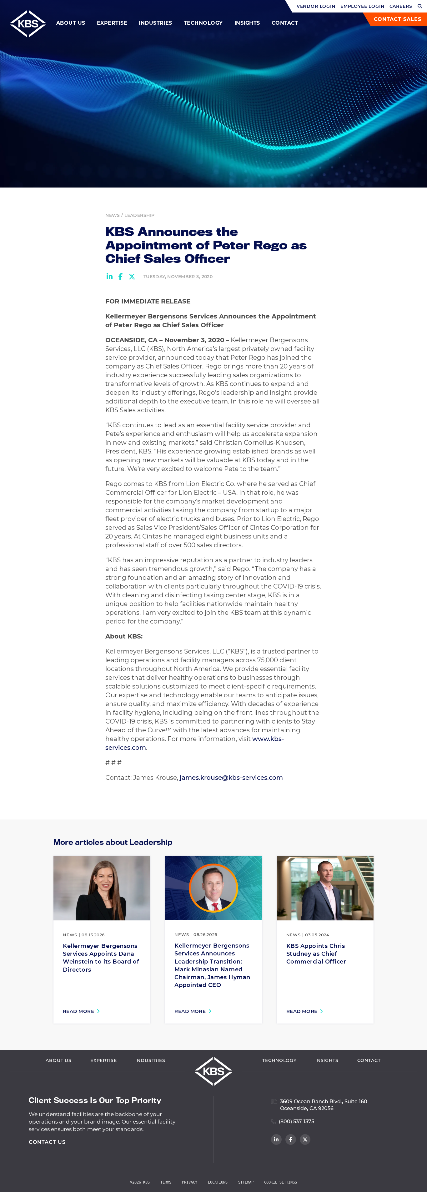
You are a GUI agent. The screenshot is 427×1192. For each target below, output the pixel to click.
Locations (218, 1182)
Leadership (139, 215)
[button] (420, 6)
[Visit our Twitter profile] (305, 1139)
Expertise (112, 23)
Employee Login (362, 6)
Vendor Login (316, 6)
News (112, 215)
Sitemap (246, 1182)
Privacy (189, 1182)
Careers (400, 6)
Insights (247, 23)
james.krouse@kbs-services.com (231, 777)
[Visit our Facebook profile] (290, 1139)
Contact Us (47, 1142)
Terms (165, 1182)
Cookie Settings (280, 1182)
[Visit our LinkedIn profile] (276, 1139)
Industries (155, 23)
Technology (203, 23)
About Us (70, 23)
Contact (285, 23)
